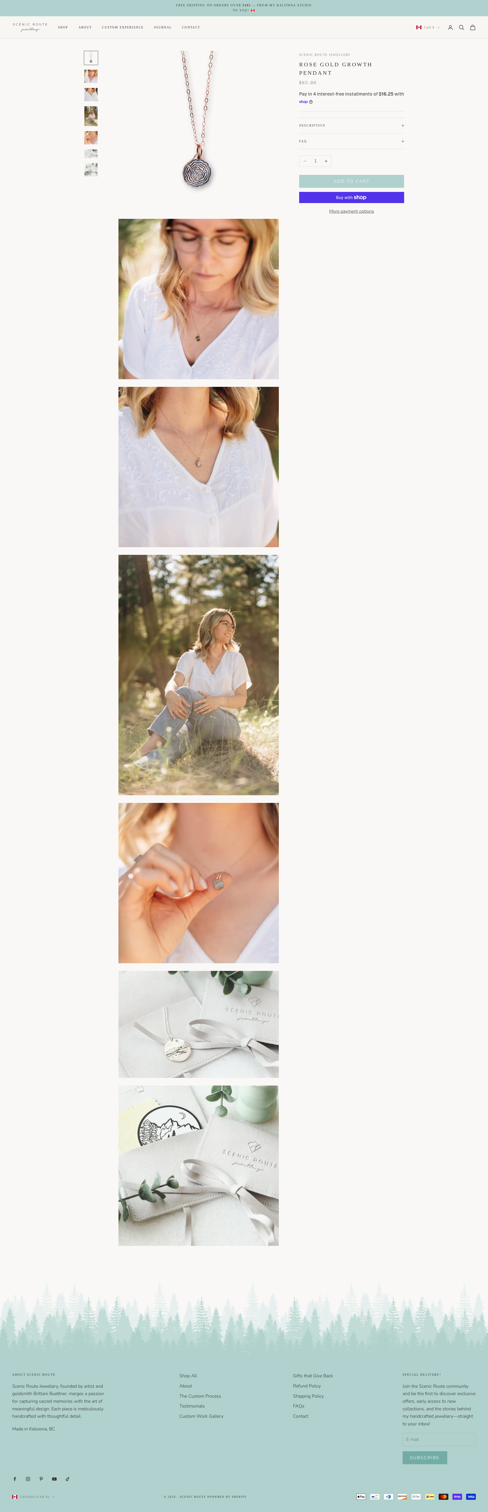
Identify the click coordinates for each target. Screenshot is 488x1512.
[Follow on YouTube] (54, 1479)
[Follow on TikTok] (67, 1479)
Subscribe (425, 1458)
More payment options (351, 211)
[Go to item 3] (91, 94)
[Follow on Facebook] (14, 1479)
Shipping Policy (308, 1396)
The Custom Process (200, 1396)
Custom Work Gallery (201, 1416)
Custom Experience (123, 27)
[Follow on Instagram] (27, 1479)
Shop (63, 27)
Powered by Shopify (227, 1496)
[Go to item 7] (91, 170)
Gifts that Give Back (313, 1376)
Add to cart (351, 181)
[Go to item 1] (91, 58)
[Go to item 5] (91, 138)
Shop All (188, 1376)
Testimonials (192, 1406)
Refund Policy (307, 1386)
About (85, 27)
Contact (191, 27)
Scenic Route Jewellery (325, 55)
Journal (163, 27)
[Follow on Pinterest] (41, 1479)
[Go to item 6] (91, 154)
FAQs (298, 1406)
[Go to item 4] (91, 116)
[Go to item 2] (91, 76)
